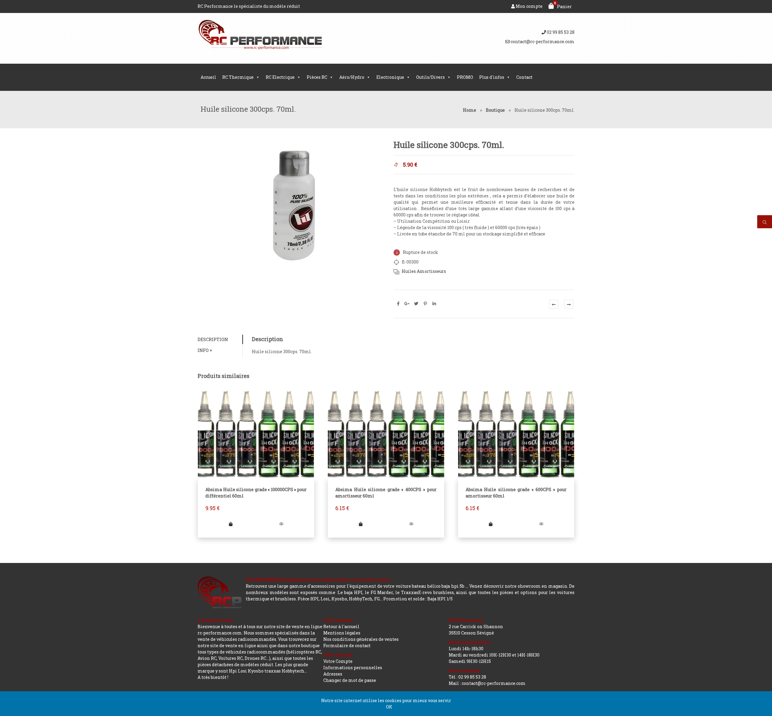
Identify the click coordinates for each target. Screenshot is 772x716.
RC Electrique (280, 77)
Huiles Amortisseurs (424, 271)
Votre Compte (338, 661)
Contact (524, 77)
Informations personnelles (352, 667)
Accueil (208, 77)
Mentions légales (341, 633)
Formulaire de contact (347, 645)
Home (469, 110)
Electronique (390, 77)
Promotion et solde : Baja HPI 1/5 (418, 599)
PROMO (465, 77)
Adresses (332, 674)
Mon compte (529, 6)
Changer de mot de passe (349, 680)
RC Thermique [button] (238, 77)
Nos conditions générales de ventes (361, 639)
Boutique (495, 110)
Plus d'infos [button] (491, 77)
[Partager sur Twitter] (416, 303)
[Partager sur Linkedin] (434, 303)
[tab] (220, 339)
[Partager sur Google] (407, 303)
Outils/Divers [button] (430, 77)
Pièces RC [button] (317, 77)
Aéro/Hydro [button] (351, 77)
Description (213, 339)
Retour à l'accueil (341, 626)
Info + (205, 350)
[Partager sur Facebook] (398, 303)
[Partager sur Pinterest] (425, 303)
